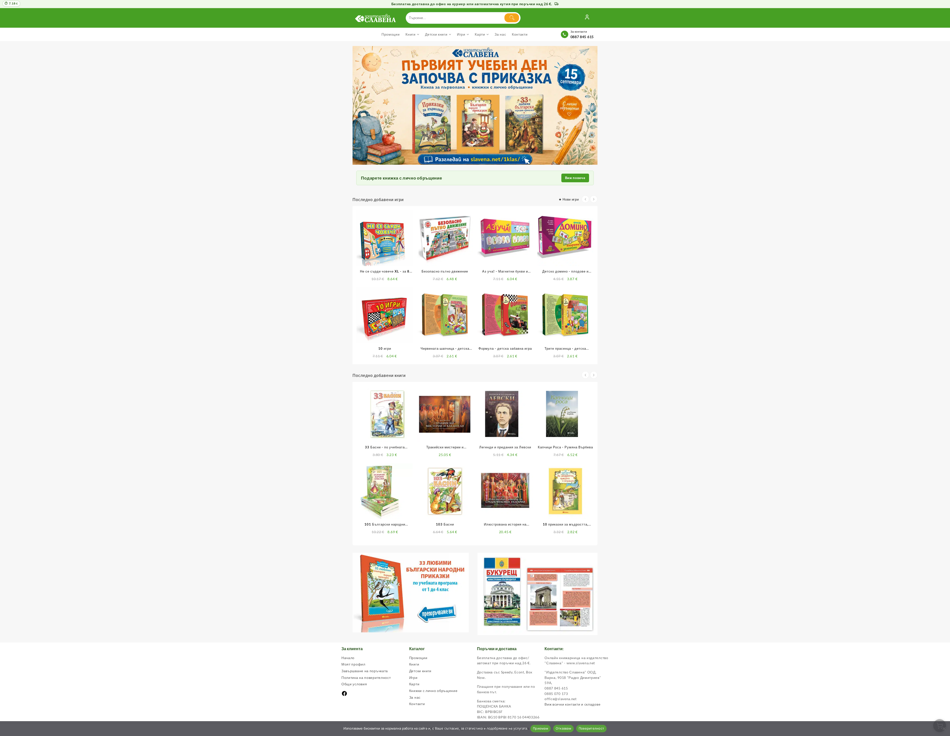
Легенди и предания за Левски (505, 447)
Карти (414, 684)
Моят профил (353, 664)
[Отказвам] (943, 728)
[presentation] (585, 199)
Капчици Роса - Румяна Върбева (565, 447)
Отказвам (563, 728)
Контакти (417, 704)
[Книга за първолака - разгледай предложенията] (475, 105)
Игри (413, 677)
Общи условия (354, 684)
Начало (348, 658)
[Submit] (511, 17)
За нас (415, 697)
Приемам (540, 728)
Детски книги (420, 671)
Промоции (418, 658)
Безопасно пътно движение (445, 271)
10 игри (384, 348)
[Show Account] (587, 18)
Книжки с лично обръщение (433, 691)
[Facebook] (344, 695)
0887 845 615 (582, 37)
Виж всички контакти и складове (572, 704)
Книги (414, 664)
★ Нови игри (569, 199)
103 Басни (445, 524)
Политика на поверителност (366, 677)
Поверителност (591, 728)
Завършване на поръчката (364, 671)
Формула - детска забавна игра (505, 348)
